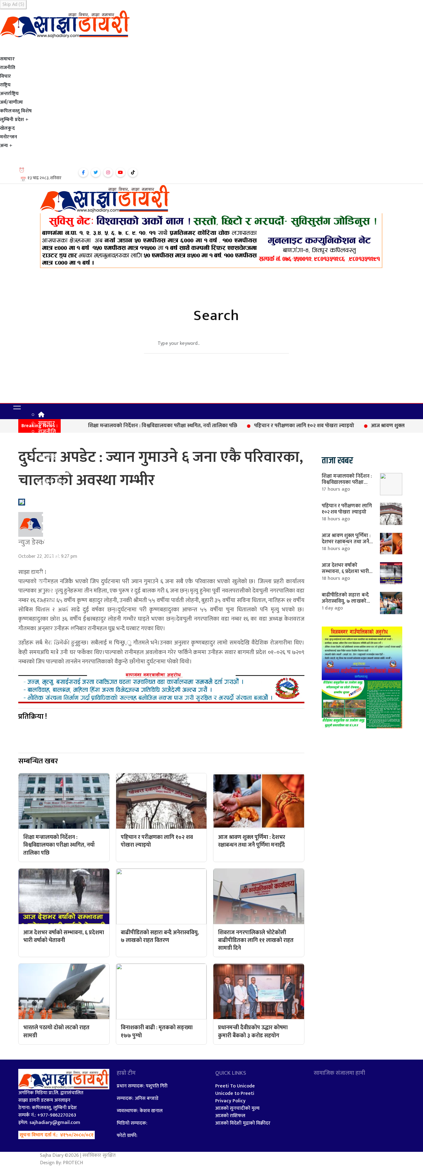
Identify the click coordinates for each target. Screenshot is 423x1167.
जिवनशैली (59, 607)
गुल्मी (53, 507)
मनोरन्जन (8, 137)
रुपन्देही (56, 548)
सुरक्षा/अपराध (62, 640)
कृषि (52, 590)
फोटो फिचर (60, 657)
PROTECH (73, 1163)
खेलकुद (7, 128)
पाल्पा (54, 523)
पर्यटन (54, 649)
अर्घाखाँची (58, 498)
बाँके (52, 540)
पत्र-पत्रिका (59, 615)
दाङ (52, 515)
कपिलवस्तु (59, 490)
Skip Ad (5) (13, 4)
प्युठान (54, 532)
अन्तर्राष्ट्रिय (9, 94)
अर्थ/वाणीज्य (11, 102)
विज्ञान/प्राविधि (63, 632)
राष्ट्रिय (5, 85)
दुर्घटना (55, 599)
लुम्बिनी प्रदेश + (14, 120)
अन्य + (6, 146)
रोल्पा (53, 557)
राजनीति (7, 68)
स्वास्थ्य (55, 624)
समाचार (7, 59)
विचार (5, 76)
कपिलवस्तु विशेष (16, 111)
